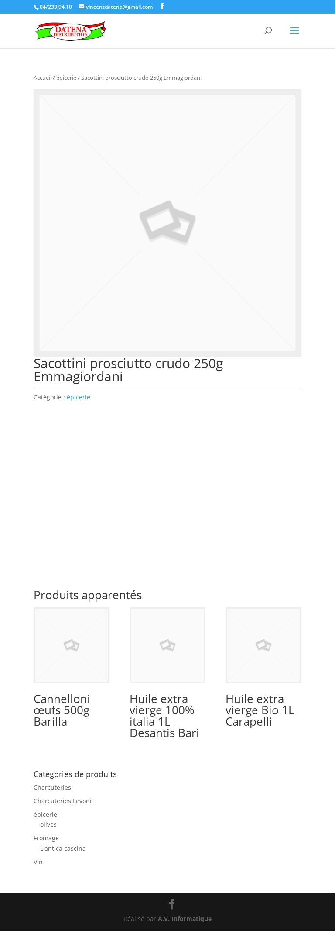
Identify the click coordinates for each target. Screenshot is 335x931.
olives (48, 824)
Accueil (42, 78)
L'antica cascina (63, 848)
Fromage (46, 838)
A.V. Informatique (185, 918)
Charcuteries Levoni (63, 801)
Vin (38, 862)
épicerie (66, 78)
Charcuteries (52, 787)
